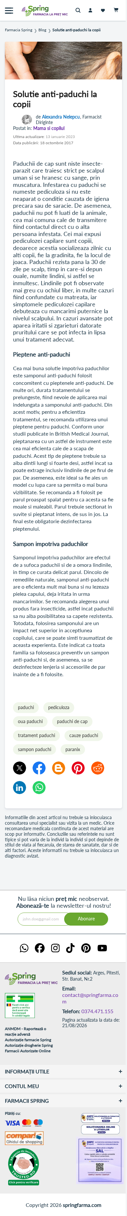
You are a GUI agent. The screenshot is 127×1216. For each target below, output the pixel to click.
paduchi (26, 707)
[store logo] (31, 10)
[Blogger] (58, 768)
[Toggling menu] (9, 10)
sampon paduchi (34, 749)
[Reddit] (97, 768)
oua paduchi (30, 721)
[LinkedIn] (19, 787)
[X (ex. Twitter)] (19, 768)
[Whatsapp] (39, 787)
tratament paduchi (36, 735)
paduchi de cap (72, 721)
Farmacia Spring (18, 30)
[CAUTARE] (80, 10)
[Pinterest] (78, 768)
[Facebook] (39, 768)
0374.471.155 (97, 1011)
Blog (42, 30)
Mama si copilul (48, 128)
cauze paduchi (83, 735)
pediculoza (58, 707)
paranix (72, 749)
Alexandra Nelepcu (61, 116)
